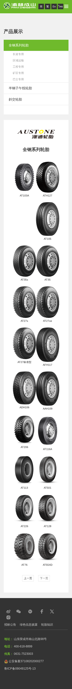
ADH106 (24, 407)
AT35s (24, 279)
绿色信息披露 (28, 624)
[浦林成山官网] (20, 5)
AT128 (47, 526)
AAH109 (47, 408)
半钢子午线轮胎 (20, 88)
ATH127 (47, 195)
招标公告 (10, 624)
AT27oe (47, 320)
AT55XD (47, 564)
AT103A (24, 195)
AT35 (47, 279)
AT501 (47, 487)
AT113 (24, 487)
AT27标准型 (24, 362)
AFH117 (47, 364)
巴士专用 (18, 79)
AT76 (24, 564)
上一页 (28, 578)
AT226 (24, 526)
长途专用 (18, 54)
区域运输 (18, 60)
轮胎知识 (47, 624)
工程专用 (18, 66)
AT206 (24, 447)
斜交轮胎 (15, 99)
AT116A (47, 449)
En (54, 6)
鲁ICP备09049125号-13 (20, 668)
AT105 (47, 238)
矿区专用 (18, 72)
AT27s (24, 320)
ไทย (60, 6)
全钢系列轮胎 (19, 45)
